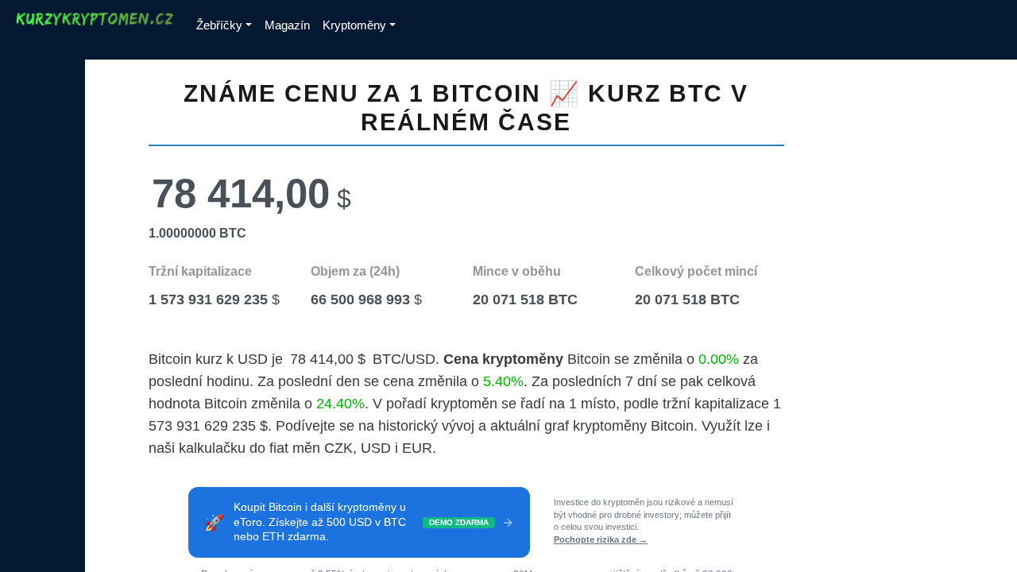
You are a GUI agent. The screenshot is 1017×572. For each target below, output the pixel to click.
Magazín (287, 25)
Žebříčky (219, 25)
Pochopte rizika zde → (601, 539)
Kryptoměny (354, 25)
